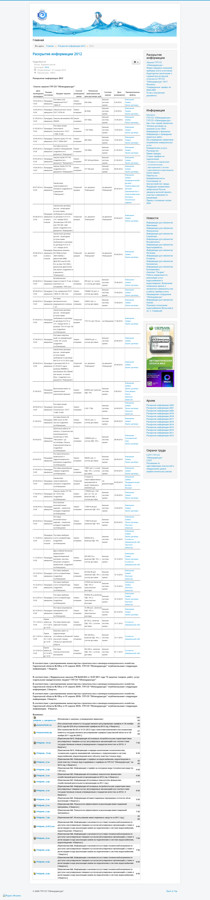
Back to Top (171, 891)
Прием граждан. (154, 153)
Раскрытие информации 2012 (57, 53)
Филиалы (151, 84)
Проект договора (131, 105)
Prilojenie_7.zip (43, 817)
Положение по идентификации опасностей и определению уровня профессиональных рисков (160, 467)
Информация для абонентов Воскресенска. (160, 240)
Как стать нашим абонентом (160, 123)
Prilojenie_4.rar (43, 790)
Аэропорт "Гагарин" (155, 272)
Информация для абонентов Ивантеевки (160, 224)
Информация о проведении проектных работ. (159, 135)
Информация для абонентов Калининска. (160, 262)
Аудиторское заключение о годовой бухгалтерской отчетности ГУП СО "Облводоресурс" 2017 (159, 77)
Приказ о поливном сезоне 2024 (159, 201)
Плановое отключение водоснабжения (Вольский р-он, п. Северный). (160, 308)
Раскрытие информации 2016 (160, 421)
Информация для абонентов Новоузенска (160, 229)
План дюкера (130, 391)
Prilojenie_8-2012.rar (45, 826)
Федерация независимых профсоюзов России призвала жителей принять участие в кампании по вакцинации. (159, 192)
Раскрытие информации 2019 (160, 413)
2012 (47, 67)
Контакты (151, 114)
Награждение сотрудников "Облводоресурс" (159, 295)
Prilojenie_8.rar (43, 838)
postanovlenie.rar (44, 725)
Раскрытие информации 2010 (160, 435)
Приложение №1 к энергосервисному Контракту (132, 194)
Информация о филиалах (158, 131)
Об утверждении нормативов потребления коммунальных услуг (160, 142)
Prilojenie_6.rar (43, 805)
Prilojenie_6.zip (43, 811)
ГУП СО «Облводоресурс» (159, 117)
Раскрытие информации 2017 (160, 419)
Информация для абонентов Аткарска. (160, 257)
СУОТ (149, 460)
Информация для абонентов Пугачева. (160, 251)
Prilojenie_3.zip (43, 781)
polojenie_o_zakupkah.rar (44, 720)
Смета (127, 394)
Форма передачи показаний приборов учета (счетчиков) (159, 69)
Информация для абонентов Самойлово (160, 235)
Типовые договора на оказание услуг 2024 (156, 127)
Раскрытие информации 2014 (160, 424)
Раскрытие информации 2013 (160, 427)
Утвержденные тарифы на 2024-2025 (159, 88)
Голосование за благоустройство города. (158, 182)
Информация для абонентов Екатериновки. (160, 268)
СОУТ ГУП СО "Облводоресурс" (155, 456)
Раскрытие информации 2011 (160, 432)
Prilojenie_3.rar (43, 775)
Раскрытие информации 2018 (160, 416)
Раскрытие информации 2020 (160, 410)
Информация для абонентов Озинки (160, 301)
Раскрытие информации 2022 (160, 405)
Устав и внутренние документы (156, 94)
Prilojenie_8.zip (43, 850)
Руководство (152, 150)
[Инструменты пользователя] (136, 62)
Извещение (129, 99)
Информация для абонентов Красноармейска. (160, 246)
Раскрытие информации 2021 (160, 408)
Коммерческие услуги (157, 148)
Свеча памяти (153, 172)
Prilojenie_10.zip (43, 753)
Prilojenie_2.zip (43, 769)
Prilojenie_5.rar (43, 799)
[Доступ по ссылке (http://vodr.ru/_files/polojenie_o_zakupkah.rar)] (34, 717)
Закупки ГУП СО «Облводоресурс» (155, 63)
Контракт (128, 488)
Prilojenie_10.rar (43, 742)
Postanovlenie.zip (44, 732)
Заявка (128, 102)
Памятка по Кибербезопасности (156, 177)
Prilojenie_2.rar (43, 762)
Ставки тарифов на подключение (155, 157)
